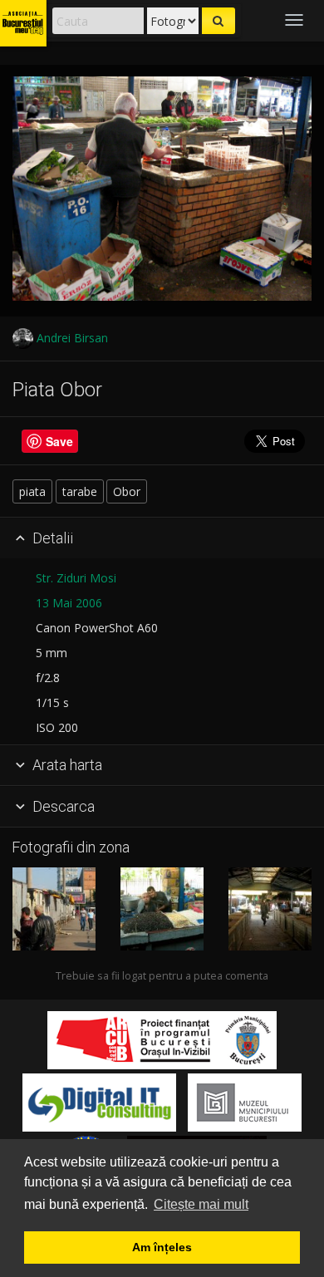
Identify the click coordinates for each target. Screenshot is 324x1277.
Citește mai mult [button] (201, 1204)
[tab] (162, 538)
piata (32, 491)
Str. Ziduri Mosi (76, 578)
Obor (126, 491)
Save (59, 441)
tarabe (79, 491)
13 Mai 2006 (69, 603)
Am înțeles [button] (162, 1247)
